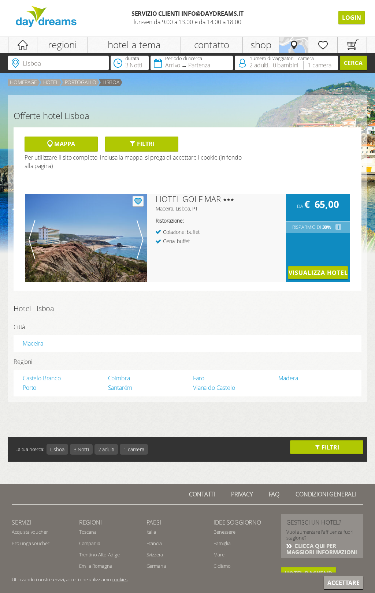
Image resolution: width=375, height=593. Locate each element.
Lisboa (111, 82)
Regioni (90, 522)
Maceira (33, 343)
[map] (293, 45)
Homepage (23, 82)
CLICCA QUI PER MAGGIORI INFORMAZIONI (321, 549)
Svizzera (154, 554)
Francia (154, 543)
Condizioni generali (326, 494)
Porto (29, 388)
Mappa (64, 144)
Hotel (51, 82)
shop (260, 44)
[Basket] (352, 45)
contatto (212, 44)
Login (351, 18)
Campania (89, 543)
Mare (219, 554)
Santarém (120, 388)
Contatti (202, 494)
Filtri (144, 144)
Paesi (153, 522)
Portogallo (80, 82)
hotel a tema (134, 44)
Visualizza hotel (318, 273)
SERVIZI (21, 522)
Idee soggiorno (237, 522)
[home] (22, 45)
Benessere (224, 532)
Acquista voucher (30, 532)
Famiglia (222, 543)
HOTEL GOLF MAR (188, 198)
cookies (119, 579)
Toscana (88, 532)
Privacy (242, 494)
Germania (156, 566)
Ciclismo (222, 566)
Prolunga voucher (30, 543)
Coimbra (119, 378)
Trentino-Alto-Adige (99, 554)
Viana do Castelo (214, 388)
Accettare (343, 583)
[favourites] (322, 45)
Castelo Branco (42, 378)
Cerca (353, 63)
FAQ (274, 494)
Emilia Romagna (95, 566)
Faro (198, 378)
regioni (62, 44)
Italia (151, 532)
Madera (288, 378)
